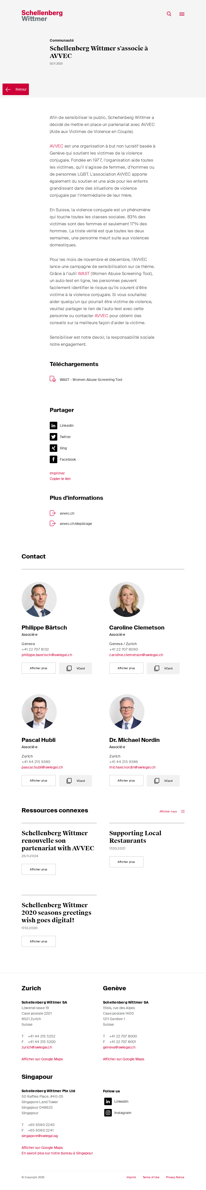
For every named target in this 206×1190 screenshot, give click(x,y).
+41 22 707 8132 (35, 649)
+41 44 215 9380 (36, 761)
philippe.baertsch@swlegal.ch (47, 655)
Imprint (131, 1177)
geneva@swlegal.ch (119, 1047)
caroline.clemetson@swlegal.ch (136, 655)
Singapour (37, 1077)
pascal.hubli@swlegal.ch (42, 767)
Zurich (31, 988)
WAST (84, 273)
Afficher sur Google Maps (42, 1059)
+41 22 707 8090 (123, 649)
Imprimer (57, 473)
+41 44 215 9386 (123, 761)
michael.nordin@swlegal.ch (132, 767)
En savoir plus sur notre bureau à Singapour (57, 1153)
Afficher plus (38, 668)
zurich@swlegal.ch (37, 1047)
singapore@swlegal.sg (40, 1136)
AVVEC (57, 146)
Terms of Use (151, 1177)
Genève (114, 988)
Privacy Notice (175, 1177)
